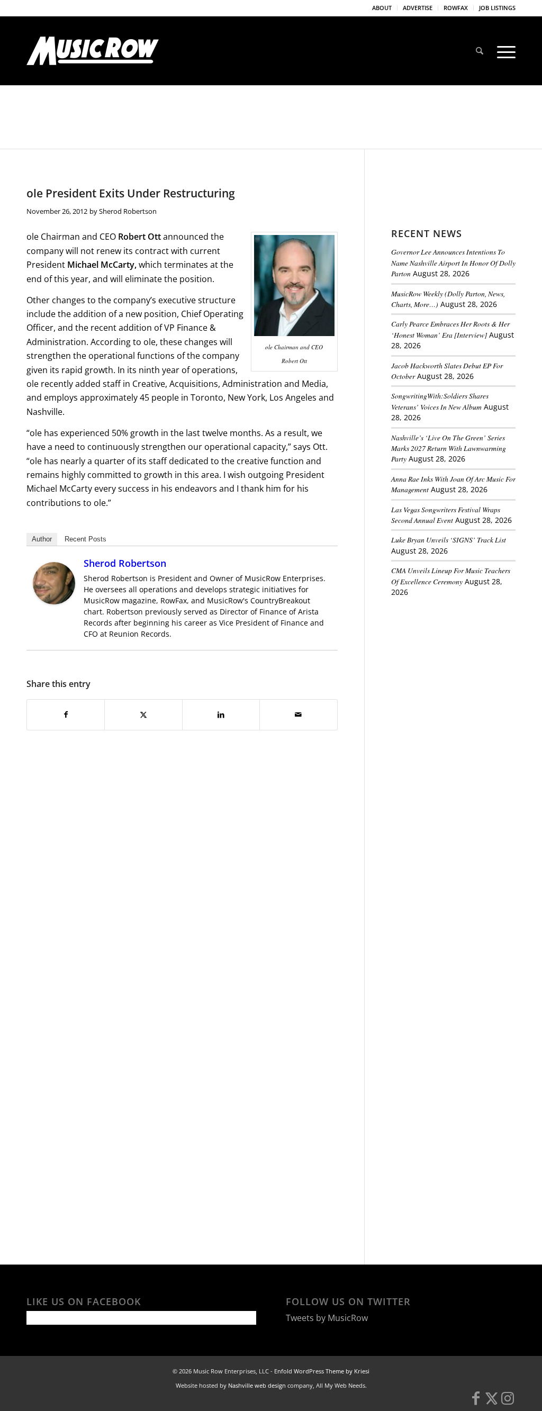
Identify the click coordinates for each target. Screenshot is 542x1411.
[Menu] (503, 50)
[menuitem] (382, 8)
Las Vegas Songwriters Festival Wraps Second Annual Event (445, 514)
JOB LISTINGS (497, 8)
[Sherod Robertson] (54, 601)
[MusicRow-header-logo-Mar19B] (92, 50)
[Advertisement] (466, 678)
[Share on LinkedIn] (221, 714)
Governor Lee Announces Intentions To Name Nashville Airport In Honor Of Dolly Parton (453, 262)
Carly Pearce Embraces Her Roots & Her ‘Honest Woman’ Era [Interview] (450, 329)
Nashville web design (257, 1385)
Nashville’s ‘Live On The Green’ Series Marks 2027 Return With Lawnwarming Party (448, 448)
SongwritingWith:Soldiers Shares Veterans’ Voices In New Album (440, 401)
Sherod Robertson (128, 211)
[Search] (479, 50)
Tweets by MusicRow (327, 1318)
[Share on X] (143, 714)
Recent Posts (85, 539)
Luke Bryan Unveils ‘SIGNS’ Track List (448, 540)
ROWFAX (456, 8)
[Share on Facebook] (65, 714)
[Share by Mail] (298, 714)
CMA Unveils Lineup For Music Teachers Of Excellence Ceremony (450, 575)
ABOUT (382, 8)
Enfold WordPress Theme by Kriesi (321, 1371)
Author (42, 539)
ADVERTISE (417, 8)
